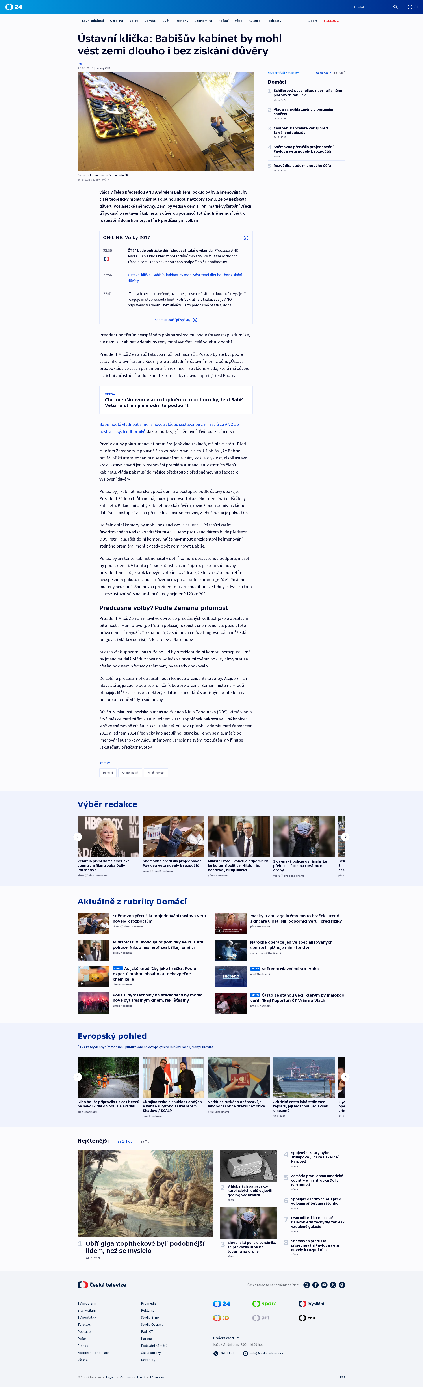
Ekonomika (203, 20)
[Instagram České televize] (306, 1284)
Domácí (150, 20)
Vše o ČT (84, 1359)
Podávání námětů (154, 1345)
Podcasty (274, 20)
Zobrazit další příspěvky (172, 319)
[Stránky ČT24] (221, 1303)
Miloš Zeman (156, 773)
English (110, 1377)
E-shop (83, 1345)
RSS (342, 1377)
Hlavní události (92, 20)
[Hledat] (396, 7)
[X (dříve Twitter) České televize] (333, 1284)
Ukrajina (116, 20)
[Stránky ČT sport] (264, 1303)
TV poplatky (87, 1317)
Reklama (147, 1310)
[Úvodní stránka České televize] (102, 1284)
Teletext (84, 1324)
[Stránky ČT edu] (307, 1317)
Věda (239, 20)
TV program (87, 1303)
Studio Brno (150, 1317)
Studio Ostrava (152, 1324)
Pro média (148, 1303)
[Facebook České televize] (315, 1284)
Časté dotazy (151, 1352)
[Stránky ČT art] (260, 1317)
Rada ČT (147, 1331)
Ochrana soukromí (132, 1377)
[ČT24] (13, 7)
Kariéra (146, 1338)
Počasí (223, 20)
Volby (133, 20)
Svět (166, 20)
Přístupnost (158, 1377)
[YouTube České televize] (324, 1284)
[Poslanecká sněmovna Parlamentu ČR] (166, 121)
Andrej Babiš (130, 773)
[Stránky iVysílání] (311, 1303)
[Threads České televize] (341, 1284)
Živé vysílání (87, 1310)
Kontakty (148, 1359)
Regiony (182, 20)
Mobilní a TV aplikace (93, 1352)
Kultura (254, 20)
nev (80, 63)
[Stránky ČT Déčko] (221, 1317)
